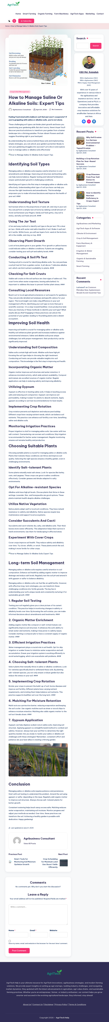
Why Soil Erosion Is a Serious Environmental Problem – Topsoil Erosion (88, 142)
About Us (27, 1004)
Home (7, 26)
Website (53, 930)
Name (12, 930)
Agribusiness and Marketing (88, 223)
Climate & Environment (86, 233)
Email (33, 930)
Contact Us (38, 1004)
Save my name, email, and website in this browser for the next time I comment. (38, 943)
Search (80, 38)
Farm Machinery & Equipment (84, 244)
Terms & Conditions (77, 1004)
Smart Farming (82, 266)
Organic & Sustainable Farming (86, 259)
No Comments (57, 109)
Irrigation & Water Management (84, 252)
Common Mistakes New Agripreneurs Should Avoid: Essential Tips (88, 290)
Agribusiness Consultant (39, 838)
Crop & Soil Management (19, 92)
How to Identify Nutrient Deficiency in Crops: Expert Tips (88, 198)
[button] (26, 21)
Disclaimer (48, 1004)
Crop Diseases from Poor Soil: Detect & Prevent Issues (93, 178)
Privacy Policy (61, 1004)
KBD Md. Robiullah (88, 72)
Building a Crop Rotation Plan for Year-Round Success (87, 161)
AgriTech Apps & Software (88, 228)
